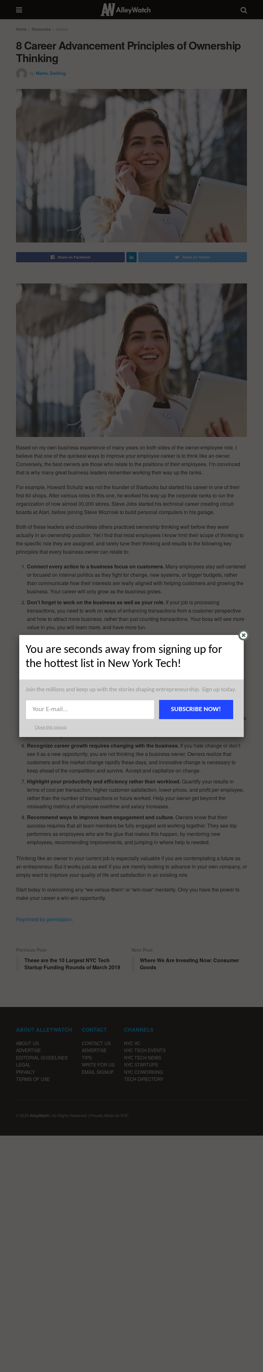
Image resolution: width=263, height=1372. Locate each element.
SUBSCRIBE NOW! (196, 709)
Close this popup (51, 727)
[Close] (243, 635)
